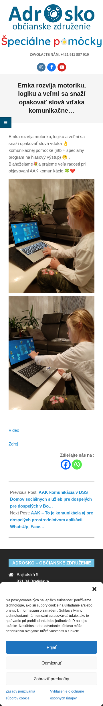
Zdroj (13, 444)
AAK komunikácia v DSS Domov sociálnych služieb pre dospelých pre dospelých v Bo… (51, 499)
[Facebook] (66, 465)
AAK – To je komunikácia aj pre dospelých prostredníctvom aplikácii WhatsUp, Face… (51, 519)
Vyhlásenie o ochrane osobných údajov (67, 694)
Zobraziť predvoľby (51, 678)
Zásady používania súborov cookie (20, 694)
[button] (94, 589)
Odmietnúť (51, 663)
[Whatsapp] (77, 465)
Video (14, 430)
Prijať (52, 647)
